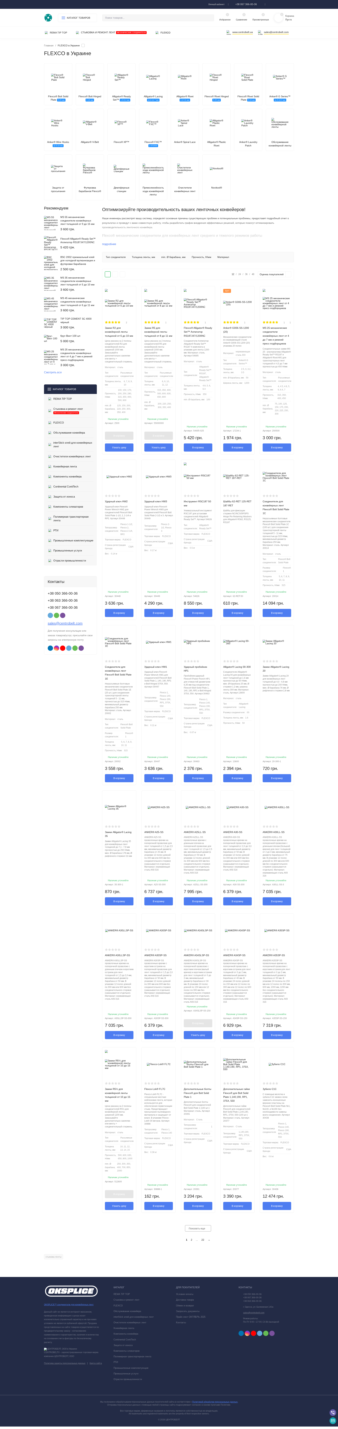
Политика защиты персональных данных (64, 1363)
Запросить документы (187, 1311)
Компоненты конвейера (126, 1333)
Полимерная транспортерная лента (132, 1356)
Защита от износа (123, 1345)
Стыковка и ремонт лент (126, 1299)
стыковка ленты (53, 1257)
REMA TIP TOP (122, 1294)
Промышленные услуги (126, 1373)
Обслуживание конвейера (127, 1311)
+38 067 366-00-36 (246, 4)
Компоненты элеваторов (127, 1351)
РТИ (116, 1362)
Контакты (181, 1322)
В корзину (119, 435)
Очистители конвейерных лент (130, 1322)
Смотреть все (53, 372)
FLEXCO (118, 1305)
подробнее (109, 244)
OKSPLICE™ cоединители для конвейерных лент (69, 1304)
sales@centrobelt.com (65, 623)
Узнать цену (119, 447)
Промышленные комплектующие (131, 1368)
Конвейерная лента (124, 1328)
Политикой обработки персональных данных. (215, 1402)
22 (202, 1239)
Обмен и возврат (185, 1305)
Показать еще (197, 1228)
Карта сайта (96, 1363)
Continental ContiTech (125, 1339)
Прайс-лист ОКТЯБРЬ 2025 (190, 1317)
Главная (49, 45)
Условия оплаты (184, 1294)
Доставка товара (185, 1299)
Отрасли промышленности (128, 1379)
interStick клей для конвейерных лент (134, 1317)
